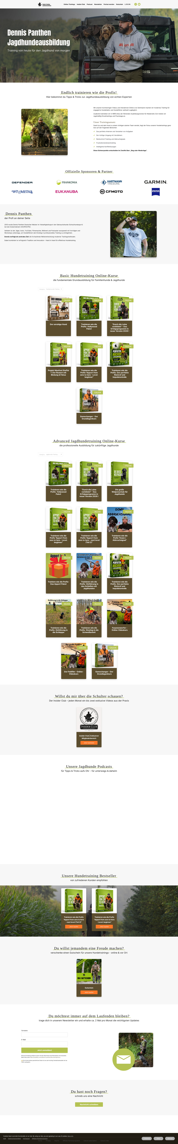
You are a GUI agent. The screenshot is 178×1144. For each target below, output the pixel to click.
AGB (4, 1138)
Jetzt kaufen (73, 927)
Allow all (170, 1138)
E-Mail (23, 1040)
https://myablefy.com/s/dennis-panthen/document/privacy (45, 1057)
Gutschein (119, 4)
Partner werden (109, 4)
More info (70, 1136)
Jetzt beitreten (89, 743)
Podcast (89, 4)
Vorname (24, 1030)
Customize (147, 1138)
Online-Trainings (69, 4)
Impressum (26, 1138)
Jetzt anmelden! (44, 1050)
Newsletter (98, 4)
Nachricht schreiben (89, 1104)
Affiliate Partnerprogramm (40, 1138)
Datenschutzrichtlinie (14, 1138)
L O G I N (127, 4)
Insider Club (81, 4)
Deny (158, 1138)
